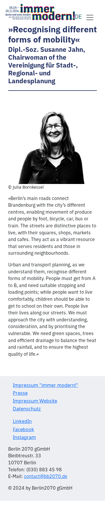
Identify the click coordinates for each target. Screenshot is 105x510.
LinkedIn (22, 421)
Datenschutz (27, 408)
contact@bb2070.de (45, 476)
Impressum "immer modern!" (45, 385)
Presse (20, 393)
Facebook (23, 429)
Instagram (24, 437)
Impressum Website (35, 401)
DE (78, 16)
